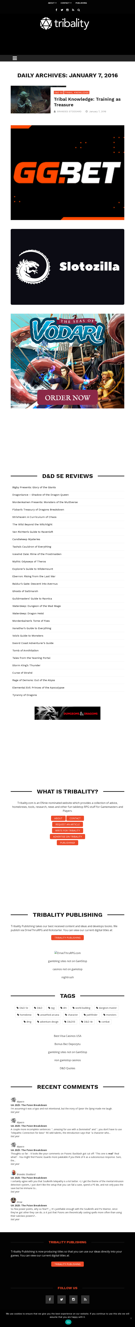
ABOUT (58, 818)
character (73, 1014)
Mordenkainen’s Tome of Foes (31, 620)
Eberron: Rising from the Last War (33, 576)
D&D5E (71, 1021)
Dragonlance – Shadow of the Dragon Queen (40, 494)
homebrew (25, 1014)
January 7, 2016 (98, 111)
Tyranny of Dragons (24, 695)
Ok (68, 1322)
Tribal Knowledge (77, 92)
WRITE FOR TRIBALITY (67, 830)
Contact (65, 3)
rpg (52, 1007)
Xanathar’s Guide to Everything (31, 628)
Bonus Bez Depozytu (67, 1044)
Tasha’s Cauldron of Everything (31, 546)
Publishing (81, 3)
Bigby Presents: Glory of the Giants (34, 487)
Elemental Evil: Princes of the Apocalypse (38, 687)
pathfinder (92, 1014)
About (51, 3)
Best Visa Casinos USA (67, 1036)
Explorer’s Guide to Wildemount (32, 568)
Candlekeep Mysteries (26, 539)
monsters (111, 1014)
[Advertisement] (71, 41)
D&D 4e (88, 1021)
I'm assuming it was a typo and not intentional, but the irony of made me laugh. (61, 1108)
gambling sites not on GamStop (67, 961)
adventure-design (49, 1021)
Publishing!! (67, 842)
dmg (29, 1021)
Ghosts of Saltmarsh (25, 591)
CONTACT (75, 818)
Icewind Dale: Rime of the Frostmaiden (36, 554)
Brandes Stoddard (69, 111)
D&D (39, 1007)
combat (105, 1021)
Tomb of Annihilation (25, 650)
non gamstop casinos (67, 1060)
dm (65, 1007)
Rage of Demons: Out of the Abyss (33, 680)
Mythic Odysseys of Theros (29, 561)
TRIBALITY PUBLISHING (67, 937)
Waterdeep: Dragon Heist (28, 613)
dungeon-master (108, 1007)
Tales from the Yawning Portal (31, 657)
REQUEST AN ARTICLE (67, 824)
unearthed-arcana (49, 1014)
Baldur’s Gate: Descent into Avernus (35, 583)
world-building (82, 1007)
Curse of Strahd (22, 672)
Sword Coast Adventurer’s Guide (33, 643)
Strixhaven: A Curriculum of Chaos (34, 517)
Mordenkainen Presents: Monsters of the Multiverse (45, 502)
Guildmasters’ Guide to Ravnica (32, 598)
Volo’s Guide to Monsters (27, 635)
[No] (131, 1318)
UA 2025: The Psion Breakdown (29, 1105)
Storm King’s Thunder (26, 665)
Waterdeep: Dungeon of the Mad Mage (36, 606)
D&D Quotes (67, 1068)
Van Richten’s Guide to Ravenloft (32, 531)
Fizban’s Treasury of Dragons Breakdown (38, 509)
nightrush (67, 977)
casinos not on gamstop (67, 969)
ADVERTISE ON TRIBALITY (67, 836)
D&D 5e (58, 92)
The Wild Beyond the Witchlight (32, 524)
